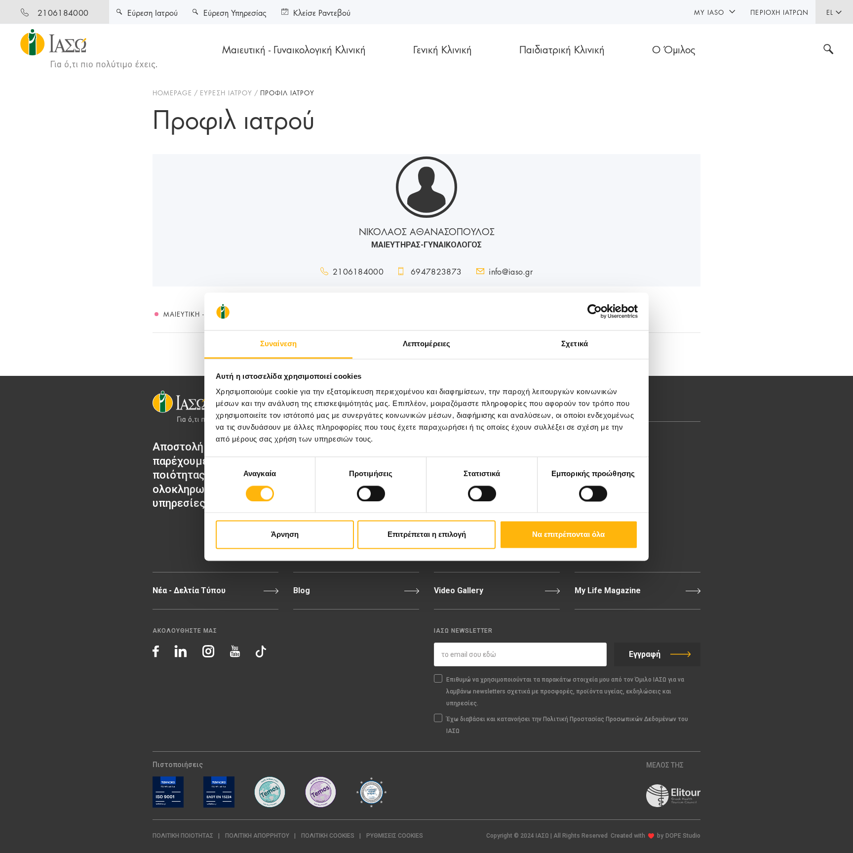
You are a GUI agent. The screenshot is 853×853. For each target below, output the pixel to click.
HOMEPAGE (172, 92)
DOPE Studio (682, 835)
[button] (394, 836)
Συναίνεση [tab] (278, 344)
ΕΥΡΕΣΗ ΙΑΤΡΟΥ (226, 92)
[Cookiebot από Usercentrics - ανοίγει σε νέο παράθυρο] (594, 311)
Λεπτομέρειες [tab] (426, 344)
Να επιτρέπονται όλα (568, 534)
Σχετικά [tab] (574, 344)
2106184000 (63, 12)
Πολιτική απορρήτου (257, 835)
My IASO (709, 12)
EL (829, 12)
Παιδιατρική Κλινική (562, 49)
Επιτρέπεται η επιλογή (427, 534)
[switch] (371, 493)
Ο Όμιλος (674, 49)
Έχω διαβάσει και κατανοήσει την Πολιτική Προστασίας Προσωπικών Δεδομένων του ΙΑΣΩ (567, 725)
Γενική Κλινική (442, 49)
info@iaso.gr (511, 271)
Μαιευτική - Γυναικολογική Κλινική (294, 49)
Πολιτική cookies (327, 835)
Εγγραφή (644, 654)
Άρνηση (285, 534)
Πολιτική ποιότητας (183, 835)
